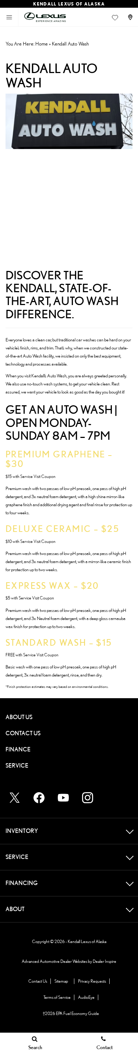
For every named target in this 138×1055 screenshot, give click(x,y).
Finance (18, 749)
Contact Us (23, 733)
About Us (19, 717)
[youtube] (63, 797)
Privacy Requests (92, 981)
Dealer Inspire (104, 961)
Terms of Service (57, 997)
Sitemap (61, 981)
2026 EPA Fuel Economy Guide (71, 1013)
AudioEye (86, 997)
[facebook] (39, 797)
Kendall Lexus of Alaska (87, 941)
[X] (15, 797)
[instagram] (87, 797)
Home (41, 44)
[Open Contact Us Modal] (131, 17)
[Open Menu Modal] (9, 17)
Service (17, 765)
